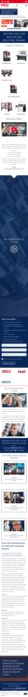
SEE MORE (4, 26)
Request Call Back (8, 363)
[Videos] (14, 246)
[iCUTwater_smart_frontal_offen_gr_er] (21, 106)
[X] (5, 1)
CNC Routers (7, 114)
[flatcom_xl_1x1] (7, 106)
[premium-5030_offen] (14, 89)
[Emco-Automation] (7, 72)
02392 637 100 (19, 690)
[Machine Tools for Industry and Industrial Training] (14, 472)
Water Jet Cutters (21, 114)
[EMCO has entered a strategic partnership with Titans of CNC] (14, 501)
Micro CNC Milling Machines (14, 96)
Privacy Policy (19, 359)
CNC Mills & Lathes (7, 63)
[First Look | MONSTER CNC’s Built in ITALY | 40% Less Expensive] (14, 529)
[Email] (8, 1)
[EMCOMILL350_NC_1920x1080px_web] (7, 56)
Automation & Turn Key (6, 80)
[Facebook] (2, 1)
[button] (26, 1)
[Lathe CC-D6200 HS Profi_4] (21, 56)
